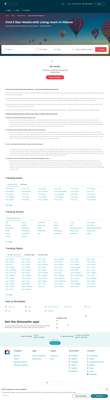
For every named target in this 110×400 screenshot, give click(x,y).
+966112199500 (39, 337)
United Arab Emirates (97, 362)
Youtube (74, 368)
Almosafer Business (20, 362)
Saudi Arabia (94, 356)
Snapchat (74, 371)
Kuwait (92, 359)
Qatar (92, 371)
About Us (17, 356)
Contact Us (54, 356)
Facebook (74, 356)
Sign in (99, 4)
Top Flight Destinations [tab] (14, 255)
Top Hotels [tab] (23, 184)
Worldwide (93, 374)
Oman (92, 368)
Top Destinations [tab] (12, 184)
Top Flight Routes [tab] (42, 255)
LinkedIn (74, 359)
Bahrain (92, 365)
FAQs (52, 359)
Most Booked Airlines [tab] (13, 218)
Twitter (73, 365)
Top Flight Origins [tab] (29, 255)
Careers (16, 359)
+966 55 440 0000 (81, 337)
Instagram (74, 362)
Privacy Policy (36, 359)
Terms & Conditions (38, 356)
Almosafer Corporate (21, 365)
